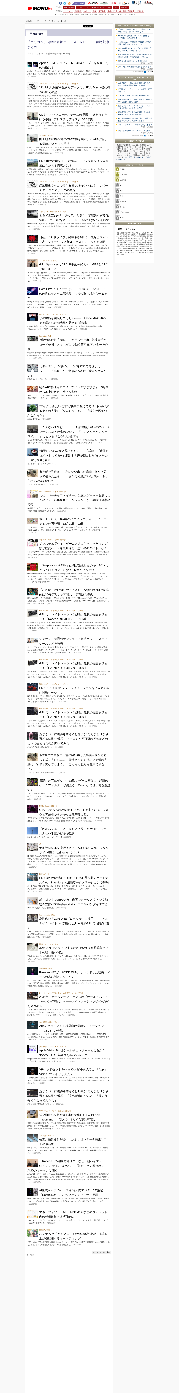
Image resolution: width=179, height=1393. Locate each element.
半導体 (122, 169)
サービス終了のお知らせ (135, 141)
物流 (109, 7)
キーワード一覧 (47, 21)
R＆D (116, 7)
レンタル (123, 207)
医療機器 (78, 11)
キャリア (124, 7)
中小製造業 (139, 11)
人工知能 (123, 180)
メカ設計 (80, 7)
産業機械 (102, 11)
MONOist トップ (32, 21)
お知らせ (131, 14)
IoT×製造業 (74, 14)
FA (87, 7)
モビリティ (68, 11)
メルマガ (122, 14)
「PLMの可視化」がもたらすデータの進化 (134, 96)
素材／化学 (112, 11)
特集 (101, 14)
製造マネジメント (98, 7)
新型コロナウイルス (126, 229)
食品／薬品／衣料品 (125, 11)
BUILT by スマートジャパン (136, 3)
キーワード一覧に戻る (101, 1252)
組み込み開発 (69, 7)
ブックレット (110, 14)
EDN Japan (113, 3)
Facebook (60, 3)
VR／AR (84, 14)
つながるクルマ (61, 14)
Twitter (64, 3)
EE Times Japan (104, 3)
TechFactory (148, 3)
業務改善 (123, 201)
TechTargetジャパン (139, 26)
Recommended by (138, 71)
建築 (121, 185)
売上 (121, 190)
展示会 (93, 14)
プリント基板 (124, 212)
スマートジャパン (124, 3)
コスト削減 (123, 174)
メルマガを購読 (78, 3)
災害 (121, 196)
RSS (69, 3)
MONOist (93, 3)
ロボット (87, 11)
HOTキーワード (134, 223)
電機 (94, 11)
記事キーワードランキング (134, 165)
